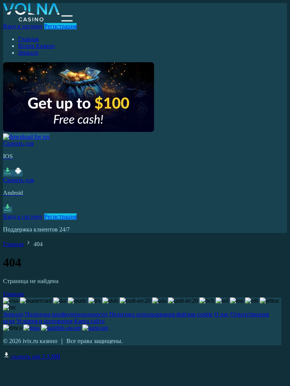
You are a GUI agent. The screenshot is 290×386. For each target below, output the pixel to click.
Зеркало (28, 52)
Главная (28, 39)
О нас (221, 314)
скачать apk (35, 356)
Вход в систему (23, 26)
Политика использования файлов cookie (161, 314)
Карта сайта (89, 321)
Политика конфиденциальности (66, 314)
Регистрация (60, 26)
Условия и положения (44, 321)
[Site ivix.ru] (31, 19)
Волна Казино (36, 46)
